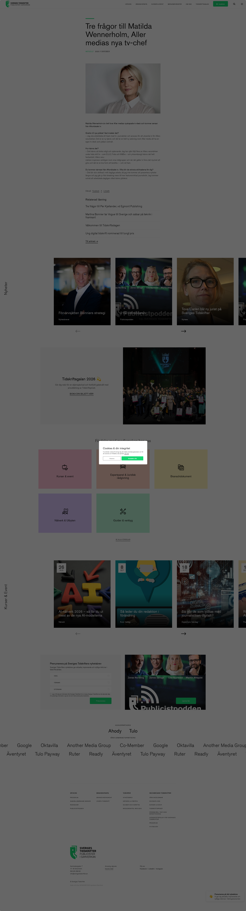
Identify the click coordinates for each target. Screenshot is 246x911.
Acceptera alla (132, 458)
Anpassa (111, 458)
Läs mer (126, 453)
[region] (123, 455)
